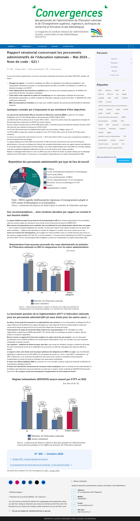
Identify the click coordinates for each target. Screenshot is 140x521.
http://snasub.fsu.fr (84, 512)
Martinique (112, 128)
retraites (113, 140)
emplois (116, 113)
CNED (116, 98)
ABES (100, 90)
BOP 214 (110, 94)
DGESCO (109, 109)
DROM (100, 113)
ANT (123, 90)
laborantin (116, 125)
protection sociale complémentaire (109, 136)
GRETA (123, 117)
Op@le (109, 132)
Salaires (122, 140)
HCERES (114, 121)
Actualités (114, 67)
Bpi (118, 94)
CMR (109, 98)
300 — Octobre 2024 (18, 69)
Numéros (114, 59)
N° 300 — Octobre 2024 (51, 471)
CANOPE (101, 98)
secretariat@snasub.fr (85, 505)
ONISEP (100, 132)
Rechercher (124, 160)
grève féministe (103, 121)
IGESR (100, 125)
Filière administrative (36, 69)
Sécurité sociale (103, 144)
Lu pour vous (114, 75)
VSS (123, 144)
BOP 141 (101, 94)
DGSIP (126, 109)
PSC (125, 136)
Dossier (114, 71)
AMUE (117, 90)
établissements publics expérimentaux (110, 148)
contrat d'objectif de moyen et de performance (112, 105)
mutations (122, 128)
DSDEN (108, 113)
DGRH (118, 109)
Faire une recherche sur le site (106, 157)
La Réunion (102, 128)
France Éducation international (108, 117)
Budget (124, 94)
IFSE (122, 121)
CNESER (125, 98)
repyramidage (102, 140)
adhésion (108, 90)
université (115, 144)
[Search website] (130, 47)
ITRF (107, 125)
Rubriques (114, 63)
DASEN (100, 109)
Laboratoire (126, 125)
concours (109, 102)
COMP (100, 102)
